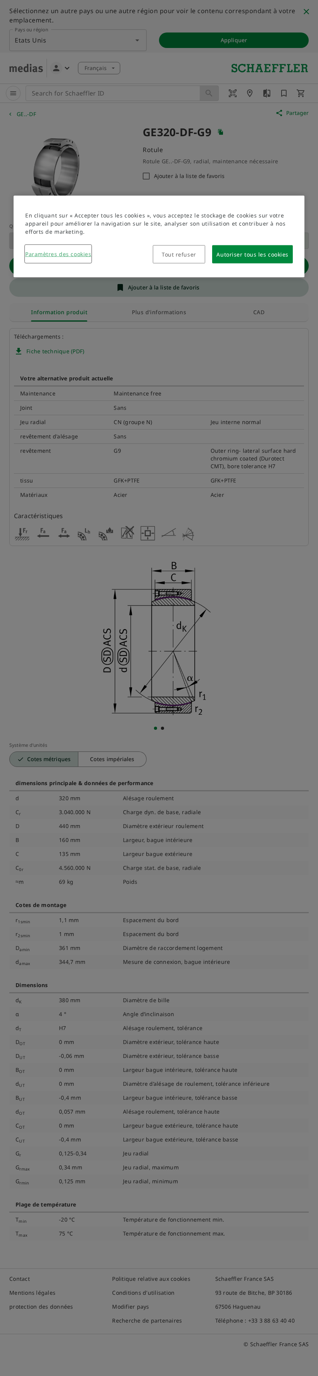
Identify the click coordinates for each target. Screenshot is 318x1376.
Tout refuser (179, 254)
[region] (159, 236)
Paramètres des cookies (58, 254)
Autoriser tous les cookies (252, 254)
